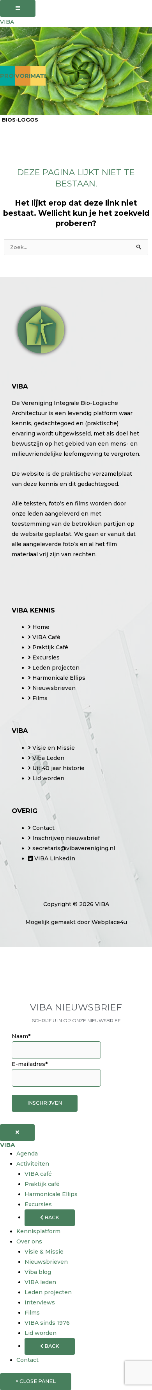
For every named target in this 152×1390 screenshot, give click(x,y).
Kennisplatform (38, 1231)
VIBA (7, 21)
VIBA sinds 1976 (47, 1322)
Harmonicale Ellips (51, 1194)
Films (32, 1312)
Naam (21, 1036)
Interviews (40, 1302)
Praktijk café (42, 1184)
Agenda (27, 1153)
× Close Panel (36, 1381)
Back (51, 1217)
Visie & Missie (44, 1251)
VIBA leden (40, 1282)
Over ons (29, 1241)
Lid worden (41, 1332)
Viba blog (38, 1271)
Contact (27, 1359)
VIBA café (38, 1173)
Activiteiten (32, 1163)
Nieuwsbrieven (46, 1261)
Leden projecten (48, 1292)
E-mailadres (30, 1064)
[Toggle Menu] (17, 8)
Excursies (38, 1204)
